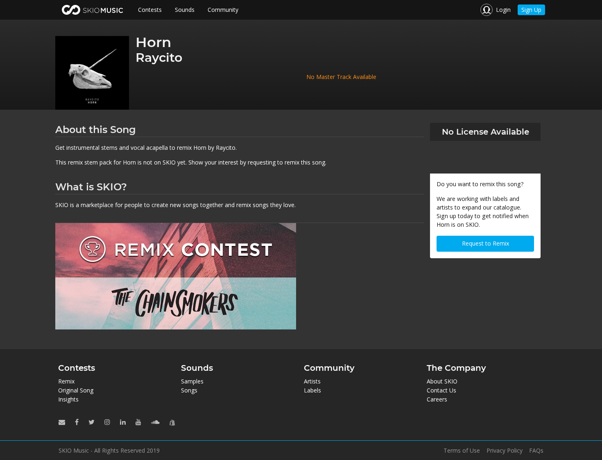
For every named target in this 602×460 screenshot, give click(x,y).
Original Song (75, 390)
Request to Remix (485, 243)
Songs (189, 390)
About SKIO (442, 381)
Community (223, 10)
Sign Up (531, 10)
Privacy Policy (505, 450)
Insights (68, 399)
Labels (312, 390)
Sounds (185, 10)
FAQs (536, 450)
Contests (150, 10)
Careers (437, 399)
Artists (312, 381)
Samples (192, 381)
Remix (66, 381)
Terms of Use (462, 450)
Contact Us (441, 390)
